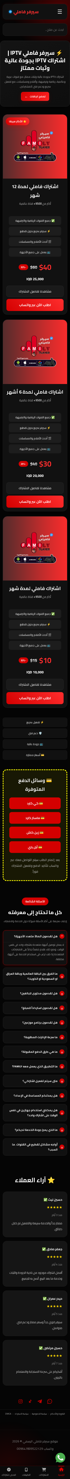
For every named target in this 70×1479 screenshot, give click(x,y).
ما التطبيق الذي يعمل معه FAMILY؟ (35, 1066)
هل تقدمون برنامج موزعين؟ (40, 1022)
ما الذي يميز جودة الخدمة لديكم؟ (36, 1129)
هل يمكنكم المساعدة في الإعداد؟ (36, 1095)
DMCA (8, 1414)
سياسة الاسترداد (22, 1414)
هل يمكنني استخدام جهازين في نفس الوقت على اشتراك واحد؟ (33, 1113)
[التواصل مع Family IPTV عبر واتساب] (60, 1457)
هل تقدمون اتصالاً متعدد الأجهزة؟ (36, 936)
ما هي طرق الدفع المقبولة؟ (39, 1051)
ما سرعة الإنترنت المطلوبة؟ (41, 1037)
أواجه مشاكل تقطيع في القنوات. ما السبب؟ (35, 1147)
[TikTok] (30, 1401)
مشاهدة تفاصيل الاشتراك (35, 291)
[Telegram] (40, 1401)
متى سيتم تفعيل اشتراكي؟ (40, 1080)
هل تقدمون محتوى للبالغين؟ (39, 993)
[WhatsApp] (50, 1401)
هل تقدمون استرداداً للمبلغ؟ (39, 1007)
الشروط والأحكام (57, 1414)
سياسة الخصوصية (39, 1414)
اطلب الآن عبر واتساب (35, 305)
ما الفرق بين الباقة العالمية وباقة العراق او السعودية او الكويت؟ (32, 976)
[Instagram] (20, 1401)
